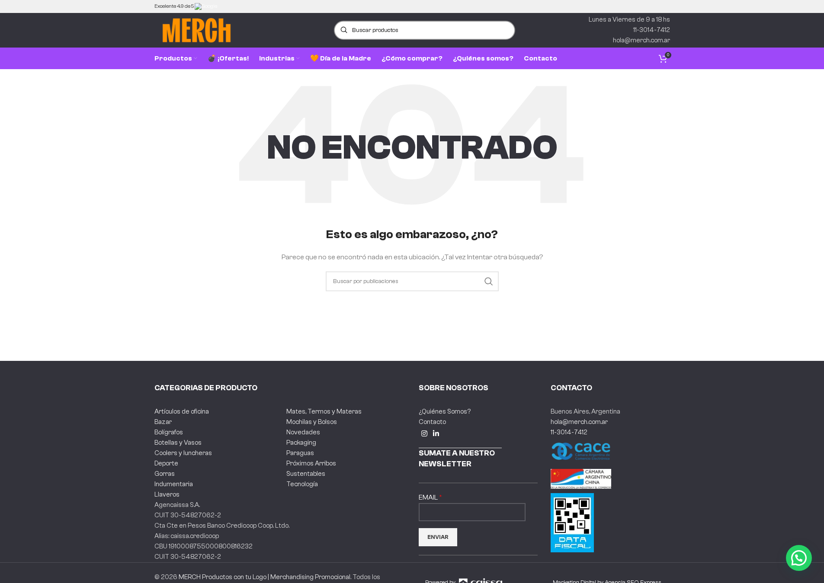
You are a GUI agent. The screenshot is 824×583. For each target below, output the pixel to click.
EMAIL (429, 497)
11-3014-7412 (569, 432)
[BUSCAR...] (489, 281)
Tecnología (302, 484)
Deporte (166, 463)
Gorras (164, 474)
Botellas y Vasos (178, 442)
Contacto (432, 422)
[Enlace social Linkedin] (436, 434)
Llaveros (167, 494)
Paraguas (300, 453)
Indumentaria (173, 484)
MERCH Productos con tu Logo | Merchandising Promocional (264, 577)
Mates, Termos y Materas (324, 411)
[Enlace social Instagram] (424, 434)
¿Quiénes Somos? (445, 411)
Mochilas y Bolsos (311, 422)
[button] (799, 558)
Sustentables (305, 474)
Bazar (163, 422)
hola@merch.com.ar (579, 422)
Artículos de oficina (181, 411)
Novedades (303, 432)
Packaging (301, 442)
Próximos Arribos (311, 463)
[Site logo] (196, 30)
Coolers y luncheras (183, 453)
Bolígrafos (168, 432)
